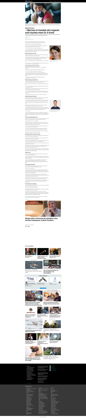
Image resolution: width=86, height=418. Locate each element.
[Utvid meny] (60, 1)
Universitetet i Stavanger (53, 408)
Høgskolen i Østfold (28, 401)
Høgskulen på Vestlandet (29, 403)
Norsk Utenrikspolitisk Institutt (42, 410)
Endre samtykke (29, 383)
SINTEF (51, 393)
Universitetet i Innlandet (53, 406)
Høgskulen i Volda (28, 402)
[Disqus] (43, 235)
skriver (35, 147)
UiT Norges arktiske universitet (54, 403)
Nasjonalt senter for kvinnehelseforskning (43, 397)
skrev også (26, 197)
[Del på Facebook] (25, 226)
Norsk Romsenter (40, 409)
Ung (53, 1)
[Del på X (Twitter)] (26, 226)
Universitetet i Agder (53, 404)
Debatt (51, 1)
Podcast (55, 1)
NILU (27, 414)
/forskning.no (53, 367)
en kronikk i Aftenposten (32, 197)
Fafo (26, 393)
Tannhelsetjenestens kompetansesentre (55, 401)
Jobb (58, 1)
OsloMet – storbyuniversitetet (42, 413)
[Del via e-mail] (29, 226)
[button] (26, 282)
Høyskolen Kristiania (28, 404)
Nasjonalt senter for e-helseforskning (43, 396)
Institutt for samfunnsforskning (29, 405)
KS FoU (27, 406)
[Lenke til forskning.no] (37, 1)
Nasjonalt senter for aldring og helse (42, 395)
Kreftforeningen (28, 407)
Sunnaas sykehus (53, 399)
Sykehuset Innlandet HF (53, 400)
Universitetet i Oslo (53, 407)
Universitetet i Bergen (53, 405)
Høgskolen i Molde (28, 400)
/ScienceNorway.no (53, 370)
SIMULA (52, 392)
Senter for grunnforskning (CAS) (54, 394)
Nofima (39, 400)
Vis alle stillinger (43, 288)
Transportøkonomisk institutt (54, 402)
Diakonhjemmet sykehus (29, 390)
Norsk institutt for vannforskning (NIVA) (43, 412)
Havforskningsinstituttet (29, 399)
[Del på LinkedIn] (28, 226)
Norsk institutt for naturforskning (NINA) (43, 411)
